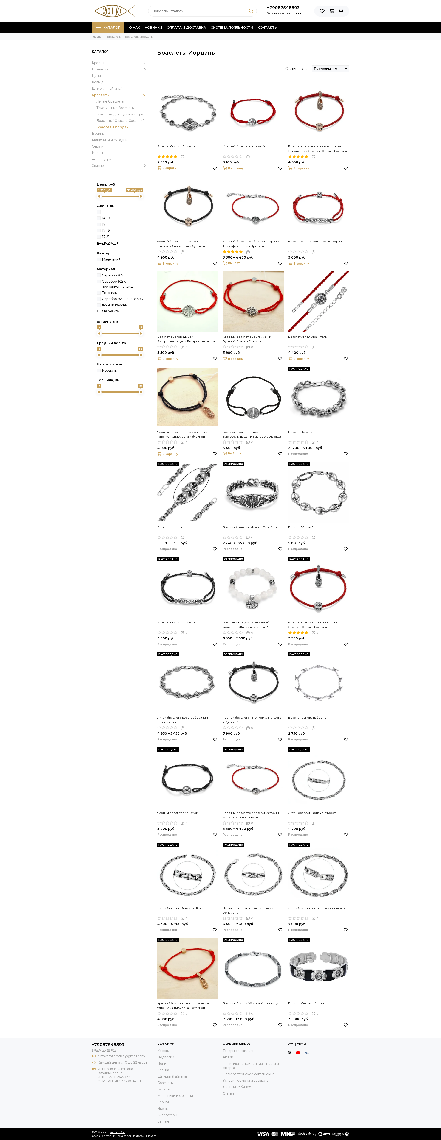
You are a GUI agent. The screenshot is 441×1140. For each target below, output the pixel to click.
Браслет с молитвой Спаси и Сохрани (316, 241)
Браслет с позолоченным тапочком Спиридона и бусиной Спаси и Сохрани (317, 149)
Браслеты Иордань (113, 127)
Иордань (109, 370)
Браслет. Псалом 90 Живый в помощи (250, 1003)
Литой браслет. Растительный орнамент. (317, 908)
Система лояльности (232, 27)
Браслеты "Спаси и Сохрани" (120, 121)
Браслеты (100, 95)
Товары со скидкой (238, 1051)
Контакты (267, 27)
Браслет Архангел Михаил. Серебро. (250, 527)
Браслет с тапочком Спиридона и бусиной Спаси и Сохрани (312, 625)
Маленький (111, 259)
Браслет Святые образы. (306, 1003)
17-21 (106, 237)
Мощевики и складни (109, 140)
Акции (228, 1057)
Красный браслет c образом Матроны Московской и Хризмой (251, 815)
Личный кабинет (237, 1087)
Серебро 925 (112, 275)
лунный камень (114, 305)
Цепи (96, 76)
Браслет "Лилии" (300, 527)
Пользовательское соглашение (248, 1074)
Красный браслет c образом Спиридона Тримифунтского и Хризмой (252, 244)
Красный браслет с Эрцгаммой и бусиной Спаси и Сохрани (247, 339)
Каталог (111, 27)
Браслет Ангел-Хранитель (307, 336)
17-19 (106, 231)
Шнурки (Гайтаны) (107, 88)
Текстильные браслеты (115, 108)
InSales (151, 1135)
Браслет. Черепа (169, 527)
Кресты (98, 63)
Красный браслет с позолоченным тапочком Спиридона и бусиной (183, 1005)
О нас (134, 27)
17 (103, 224)
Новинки (153, 27)
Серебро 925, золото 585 (122, 299)
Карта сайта (117, 1132)
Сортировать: (296, 69)
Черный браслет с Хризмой (177, 812)
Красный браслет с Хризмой (244, 146)
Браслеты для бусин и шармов (121, 114)
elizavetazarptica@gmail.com (121, 1056)
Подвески (100, 69)
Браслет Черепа (300, 432)
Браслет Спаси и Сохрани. (176, 146)
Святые (98, 166)
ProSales (121, 1135)
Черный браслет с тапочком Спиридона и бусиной (252, 720)
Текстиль (109, 293)
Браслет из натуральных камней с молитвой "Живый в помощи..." (247, 625)
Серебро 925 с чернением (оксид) (118, 284)
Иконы (97, 153)
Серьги (97, 146)
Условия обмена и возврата (246, 1081)
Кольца (98, 82)
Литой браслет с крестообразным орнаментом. (182, 720)
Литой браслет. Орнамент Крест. (312, 812)
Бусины (98, 133)
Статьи (228, 1093)
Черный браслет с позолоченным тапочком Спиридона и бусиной (182, 244)
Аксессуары (102, 159)
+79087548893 (283, 7)
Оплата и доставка (186, 27)
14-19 (106, 218)
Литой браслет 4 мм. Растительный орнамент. (248, 910)
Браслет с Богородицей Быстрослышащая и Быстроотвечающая (187, 339)
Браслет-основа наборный (308, 717)
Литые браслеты (110, 101)
